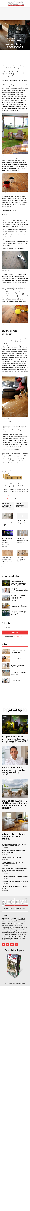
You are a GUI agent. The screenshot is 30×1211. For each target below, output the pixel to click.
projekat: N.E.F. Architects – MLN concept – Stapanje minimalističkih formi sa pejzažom (18, 598)
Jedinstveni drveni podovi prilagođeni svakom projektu (19, 605)
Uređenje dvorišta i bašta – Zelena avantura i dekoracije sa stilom (7, 507)
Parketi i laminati (15, 40)
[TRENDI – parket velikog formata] (22, 516)
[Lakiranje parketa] (6, 659)
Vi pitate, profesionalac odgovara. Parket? (17, 666)
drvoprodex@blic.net (7, 496)
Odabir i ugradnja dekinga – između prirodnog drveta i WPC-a (12, 863)
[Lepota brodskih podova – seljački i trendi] (6, 673)
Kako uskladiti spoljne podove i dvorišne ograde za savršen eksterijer (19, 613)
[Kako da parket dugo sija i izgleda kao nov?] (22, 553)
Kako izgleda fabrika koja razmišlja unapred (15, 882)
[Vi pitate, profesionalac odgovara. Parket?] (6, 666)
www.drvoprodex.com (8, 498)
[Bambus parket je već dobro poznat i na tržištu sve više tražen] (7, 553)
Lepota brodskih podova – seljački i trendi (18, 673)
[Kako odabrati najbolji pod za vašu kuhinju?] (7, 516)
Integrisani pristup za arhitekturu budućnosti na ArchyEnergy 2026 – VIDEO (18, 583)
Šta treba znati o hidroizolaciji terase (21, 506)
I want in (14, 632)
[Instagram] (7, 944)
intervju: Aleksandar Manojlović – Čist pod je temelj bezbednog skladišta (19, 590)
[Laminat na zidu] (6, 680)
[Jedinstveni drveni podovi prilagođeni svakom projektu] (6, 605)
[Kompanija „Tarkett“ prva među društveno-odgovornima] (7, 533)
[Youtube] (16, 944)
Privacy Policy (19, 636)
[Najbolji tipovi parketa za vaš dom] (22, 533)
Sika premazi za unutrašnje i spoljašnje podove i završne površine (13, 851)
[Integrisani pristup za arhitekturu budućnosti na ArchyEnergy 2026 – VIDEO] (6, 583)
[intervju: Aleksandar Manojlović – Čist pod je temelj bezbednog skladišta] (6, 590)
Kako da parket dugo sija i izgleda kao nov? (22, 560)
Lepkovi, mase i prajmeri (14, 38)
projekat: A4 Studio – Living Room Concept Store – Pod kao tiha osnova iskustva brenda (14, 870)
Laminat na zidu (15, 680)
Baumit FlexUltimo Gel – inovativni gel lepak (15, 877)
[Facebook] (3, 944)
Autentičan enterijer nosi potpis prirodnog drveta (14, 887)
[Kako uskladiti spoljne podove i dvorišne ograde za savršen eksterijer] (6, 613)
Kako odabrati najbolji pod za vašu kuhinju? (7, 523)
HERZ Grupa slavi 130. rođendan (11, 857)
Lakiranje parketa (16, 659)
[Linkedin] (12, 944)
